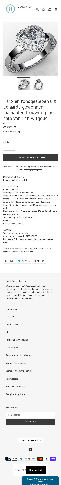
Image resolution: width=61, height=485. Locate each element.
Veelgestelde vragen (16, 363)
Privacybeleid (12, 347)
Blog (8, 332)
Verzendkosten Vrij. (11, 131)
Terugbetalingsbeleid (16, 394)
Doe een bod (35, 470)
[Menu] (56, 9)
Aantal (6, 142)
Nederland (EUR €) (29, 440)
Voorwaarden (12, 378)
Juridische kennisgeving (17, 339)
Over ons (10, 316)
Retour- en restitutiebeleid (18, 355)
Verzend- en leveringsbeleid (19, 370)
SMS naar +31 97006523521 (44, 166)
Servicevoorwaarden (15, 386)
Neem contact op (14, 324)
